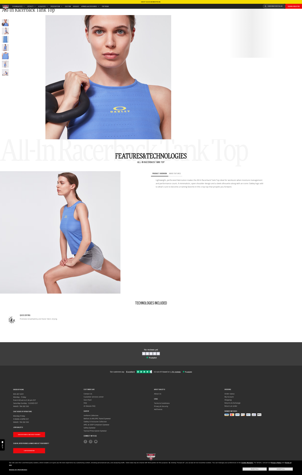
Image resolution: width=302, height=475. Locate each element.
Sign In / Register (294, 6)
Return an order (230, 406)
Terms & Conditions (162, 403)
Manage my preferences (18, 469)
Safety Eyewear (90, 428)
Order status (229, 394)
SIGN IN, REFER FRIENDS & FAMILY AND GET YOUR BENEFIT (29, 434)
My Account (229, 397)
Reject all (255, 469)
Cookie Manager (247, 463)
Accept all (281, 469)
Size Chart (88, 400)
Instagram (90, 441)
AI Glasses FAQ (89, 406)
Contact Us (88, 394)
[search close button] (287, 5)
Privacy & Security (161, 406)
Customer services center (94, 397)
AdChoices (158, 409)
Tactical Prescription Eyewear (95, 431)
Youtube (96, 441)
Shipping (228, 400)
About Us (157, 394)
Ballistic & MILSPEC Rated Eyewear (97, 418)
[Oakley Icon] (5, 6)
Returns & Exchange (232, 403)
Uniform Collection (91, 415)
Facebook (85, 441)
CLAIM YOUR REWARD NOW (29, 450)
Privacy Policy (276, 463)
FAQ (85, 403)
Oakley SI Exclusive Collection (95, 421)
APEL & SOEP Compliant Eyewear (96, 425)
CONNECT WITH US (90, 436)
